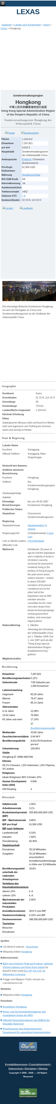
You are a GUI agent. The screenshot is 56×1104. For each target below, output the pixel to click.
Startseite (7, 25)
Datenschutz (16, 1068)
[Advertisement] (28, 60)
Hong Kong (32, 947)
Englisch (26, 159)
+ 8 (23, 196)
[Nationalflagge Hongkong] (10, 133)
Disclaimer (31, 1068)
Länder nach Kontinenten (27, 25)
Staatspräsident (36, 525)
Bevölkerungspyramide (43, 728)
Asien (46, 25)
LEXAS (28, 12)
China (4, 28)
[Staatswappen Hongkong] (30, 133)
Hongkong (26, 951)
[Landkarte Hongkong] (26, 208)
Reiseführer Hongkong (15, 1007)
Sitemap (43, 1068)
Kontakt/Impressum (16, 1064)
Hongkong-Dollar (31, 175)
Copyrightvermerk (39, 1064)
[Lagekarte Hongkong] (7, 208)
